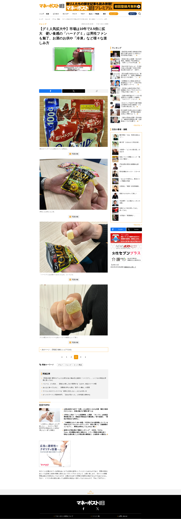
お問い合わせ (123, 516)
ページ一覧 (96, 516)
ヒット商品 (78, 365)
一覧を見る (136, 125)
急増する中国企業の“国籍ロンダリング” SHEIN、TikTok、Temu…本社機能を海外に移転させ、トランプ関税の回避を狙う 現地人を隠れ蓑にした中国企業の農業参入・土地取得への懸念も (85, 432)
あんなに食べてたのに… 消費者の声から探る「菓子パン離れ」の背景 (66, 387)
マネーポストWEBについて (64, 516)
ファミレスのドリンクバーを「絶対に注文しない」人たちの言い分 (65, 391)
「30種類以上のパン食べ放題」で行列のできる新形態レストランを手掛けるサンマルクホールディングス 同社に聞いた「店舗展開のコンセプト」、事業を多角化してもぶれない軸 (86, 424)
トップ (41, 14)
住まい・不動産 (94, 14)
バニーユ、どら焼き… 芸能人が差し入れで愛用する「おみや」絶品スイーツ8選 (69, 384)
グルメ (60, 365)
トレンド (113, 14)
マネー (83, 14)
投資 (47, 14)
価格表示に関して (130, 267)
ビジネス (56, 14)
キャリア (66, 14)
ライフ (74, 14)
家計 (104, 14)
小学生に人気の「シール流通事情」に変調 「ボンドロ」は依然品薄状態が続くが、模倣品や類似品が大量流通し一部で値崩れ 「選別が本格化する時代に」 (86, 417)
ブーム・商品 (56, 19)
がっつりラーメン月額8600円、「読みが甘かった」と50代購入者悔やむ (66, 394)
